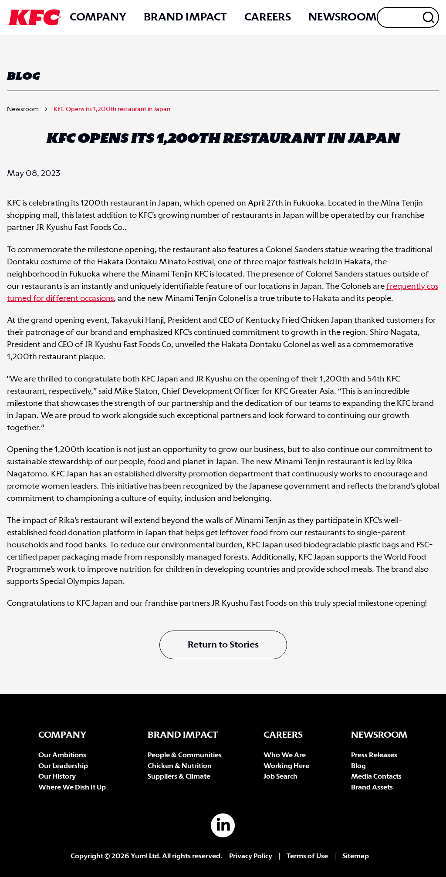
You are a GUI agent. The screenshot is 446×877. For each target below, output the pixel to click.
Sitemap (355, 856)
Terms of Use (307, 856)
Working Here (286, 766)
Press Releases (374, 755)
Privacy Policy (250, 856)
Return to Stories (223, 645)
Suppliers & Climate (179, 776)
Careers (267, 17)
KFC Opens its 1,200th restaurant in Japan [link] (112, 109)
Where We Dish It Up (72, 787)
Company (98, 17)
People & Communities (185, 755)
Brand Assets (372, 787)
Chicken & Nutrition (180, 766)
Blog (358, 766)
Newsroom (342, 17)
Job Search (280, 776)
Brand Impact (185, 17)
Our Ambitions (62, 755)
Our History (57, 776)
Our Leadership (63, 766)
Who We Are (285, 755)
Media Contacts (376, 776)
